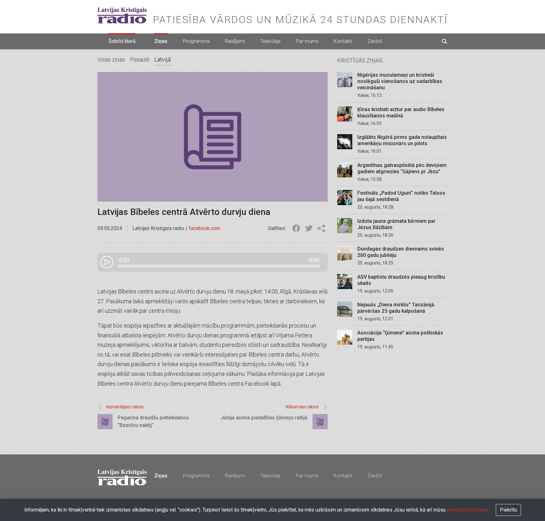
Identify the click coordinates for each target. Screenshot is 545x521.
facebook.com (204, 228)
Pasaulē (139, 59)
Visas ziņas (111, 59)
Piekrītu (508, 510)
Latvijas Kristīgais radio (122, 15)
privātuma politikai (467, 510)
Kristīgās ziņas (360, 60)
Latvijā (162, 59)
